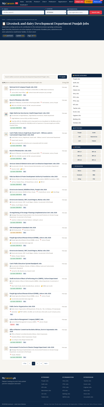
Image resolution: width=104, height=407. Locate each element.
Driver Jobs (87, 394)
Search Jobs (96, 12)
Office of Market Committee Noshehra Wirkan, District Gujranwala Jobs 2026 (33, 331)
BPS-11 (94, 160)
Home (22, 2)
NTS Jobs (75, 105)
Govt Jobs (29, 2)
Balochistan (94, 137)
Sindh (93, 133)
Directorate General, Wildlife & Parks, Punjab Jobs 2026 (28, 190)
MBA (94, 175)
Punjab (79, 133)
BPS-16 (94, 152)
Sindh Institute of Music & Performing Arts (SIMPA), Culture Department (34, 279)
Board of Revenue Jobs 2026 (19, 100)
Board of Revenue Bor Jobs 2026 (20, 151)
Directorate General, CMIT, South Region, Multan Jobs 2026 (29, 200)
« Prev (24, 363)
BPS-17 (79, 152)
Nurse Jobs (87, 391)
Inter (94, 171)
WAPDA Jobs (66, 397)
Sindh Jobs (76, 83)
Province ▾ (37, 2)
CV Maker (89, 1)
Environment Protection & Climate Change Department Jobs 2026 (32, 347)
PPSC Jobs (76, 101)
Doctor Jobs (76, 112)
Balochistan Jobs (46, 391)
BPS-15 (94, 156)
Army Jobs (76, 94)
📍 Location (48, 9)
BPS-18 (79, 156)
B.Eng (79, 179)
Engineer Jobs (77, 115)
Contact (100, 404)
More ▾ (71, 2)
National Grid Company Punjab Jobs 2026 (23, 87)
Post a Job (98, 1)
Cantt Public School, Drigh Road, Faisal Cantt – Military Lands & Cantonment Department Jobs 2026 (31, 134)
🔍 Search (5, 9)
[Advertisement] (52, 58)
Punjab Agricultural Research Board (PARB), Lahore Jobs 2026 (30, 238)
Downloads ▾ (24, 5)
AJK (80, 141)
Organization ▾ (62, 2)
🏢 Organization (72, 9)
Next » (46, 363)
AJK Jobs (43, 394)
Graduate (79, 175)
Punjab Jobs (76, 79)
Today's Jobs (79, 2)
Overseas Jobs (77, 123)
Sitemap (46, 404)
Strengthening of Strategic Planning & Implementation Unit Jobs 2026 (33, 213)
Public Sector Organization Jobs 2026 (22, 306)
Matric (79, 171)
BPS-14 (79, 160)
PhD (94, 179)
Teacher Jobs (76, 108)
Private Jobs (58, 404)
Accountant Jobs (88, 397)
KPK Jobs (75, 86)
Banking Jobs (76, 119)
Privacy (95, 404)
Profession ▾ (52, 2)
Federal (94, 141)
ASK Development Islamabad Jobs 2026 (23, 228)
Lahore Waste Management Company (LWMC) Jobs (26, 319)
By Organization (73, 404)
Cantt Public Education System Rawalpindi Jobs (26, 264)
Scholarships (65, 404)
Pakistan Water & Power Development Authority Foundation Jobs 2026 (33, 177)
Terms (91, 404)
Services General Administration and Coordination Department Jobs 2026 (34, 164)
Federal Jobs (76, 90)
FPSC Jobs (76, 97)
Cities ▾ (44, 2)
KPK (80, 137)
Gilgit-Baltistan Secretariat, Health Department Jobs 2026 (29, 113)
